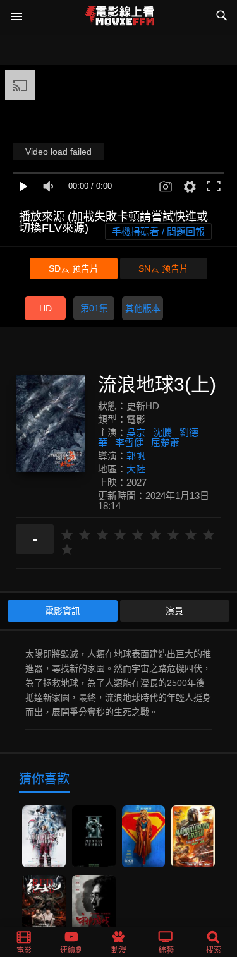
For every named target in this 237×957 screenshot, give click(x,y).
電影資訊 (62, 611)
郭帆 (135, 455)
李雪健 (129, 442)
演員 (174, 611)
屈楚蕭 (165, 442)
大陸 (135, 469)
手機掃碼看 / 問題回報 (158, 231)
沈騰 (162, 432)
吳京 (135, 432)
